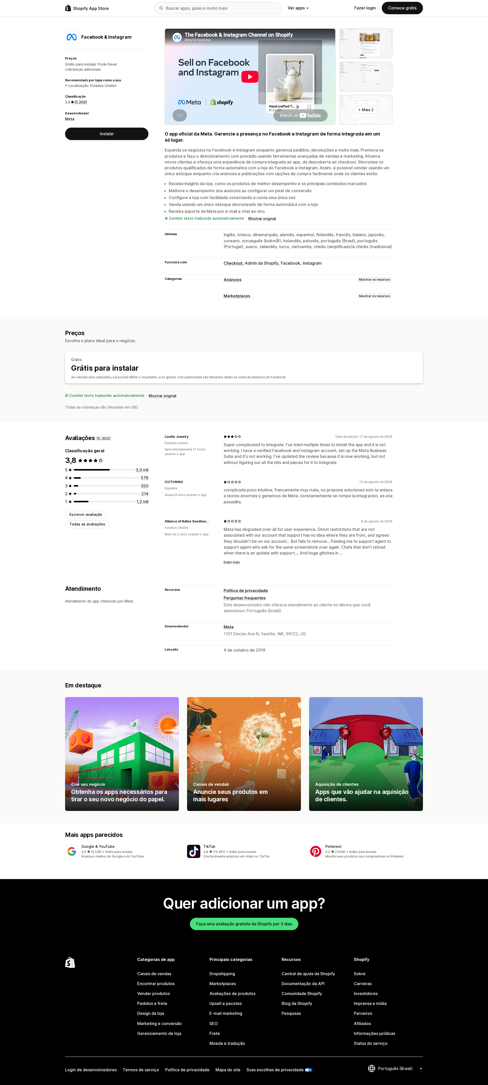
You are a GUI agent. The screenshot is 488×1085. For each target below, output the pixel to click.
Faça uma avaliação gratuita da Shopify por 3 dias (244, 923)
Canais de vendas (154, 973)
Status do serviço (371, 1043)
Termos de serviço (141, 1069)
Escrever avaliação (85, 514)
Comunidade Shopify (302, 993)
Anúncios (232, 279)
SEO (213, 1023)
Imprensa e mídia (370, 1003)
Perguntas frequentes (245, 597)
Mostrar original (262, 218)
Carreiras (363, 983)
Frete (214, 1033)
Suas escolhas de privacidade (275, 1069)
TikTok (209, 846)
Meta (69, 119)
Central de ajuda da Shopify (308, 973)
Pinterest (333, 846)
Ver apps (296, 7)
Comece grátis (402, 7)
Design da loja (150, 1013)
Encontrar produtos (156, 983)
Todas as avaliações (87, 524)
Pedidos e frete (152, 1003)
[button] (122, 852)
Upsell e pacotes (225, 1003)
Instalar (107, 133)
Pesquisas (291, 1013)
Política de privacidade (246, 590)
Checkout (233, 263)
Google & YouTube (98, 846)
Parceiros (363, 1013)
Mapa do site (228, 1069)
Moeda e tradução (227, 1043)
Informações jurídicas (374, 1033)
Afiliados (362, 1023)
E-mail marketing (225, 1013)
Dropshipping (222, 973)
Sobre (359, 973)
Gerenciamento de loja (159, 1033)
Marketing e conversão (159, 1023)
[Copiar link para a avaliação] (192, 436)
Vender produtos (153, 993)
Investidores (366, 993)
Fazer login (365, 7)
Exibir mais (232, 562)
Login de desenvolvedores (91, 1069)
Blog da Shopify (297, 1003)
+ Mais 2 (366, 110)
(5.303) (80, 102)
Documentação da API (303, 983)
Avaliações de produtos (232, 993)
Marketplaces (237, 295)
